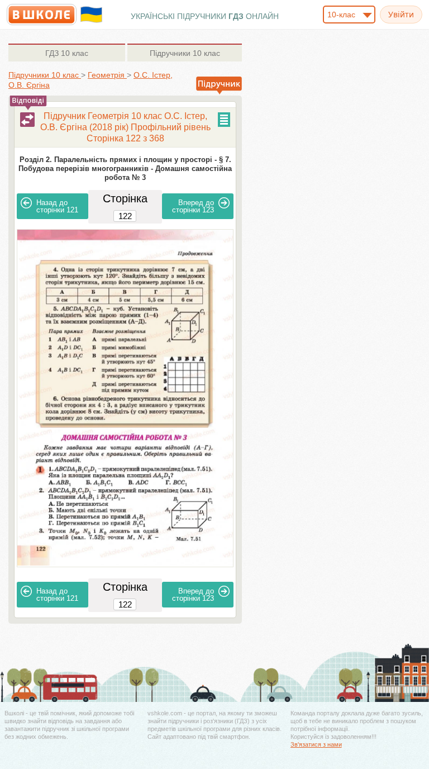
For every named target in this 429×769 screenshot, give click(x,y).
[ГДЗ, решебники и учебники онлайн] (42, 14)
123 (193, 206)
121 (57, 206)
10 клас (66, 53)
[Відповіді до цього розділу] (27, 119)
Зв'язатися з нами (316, 744)
